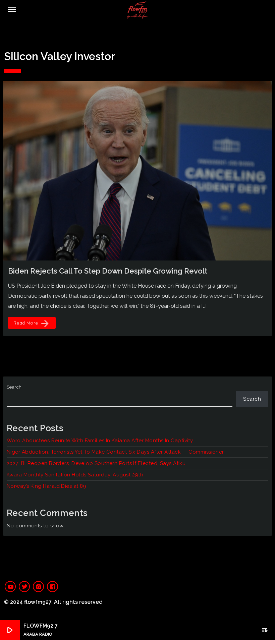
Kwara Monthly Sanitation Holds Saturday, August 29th (75, 475)
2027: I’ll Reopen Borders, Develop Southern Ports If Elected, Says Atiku (96, 463)
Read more (31, 323)
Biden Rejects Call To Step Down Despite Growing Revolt (107, 271)
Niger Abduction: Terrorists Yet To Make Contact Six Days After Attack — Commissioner (115, 452)
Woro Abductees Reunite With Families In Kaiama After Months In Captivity (100, 441)
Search (14, 387)
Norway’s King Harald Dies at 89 (47, 486)
